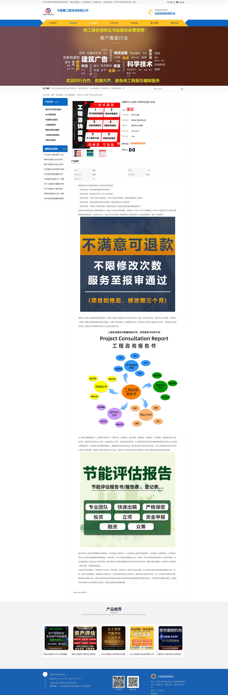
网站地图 (86, 686)
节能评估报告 (50, 140)
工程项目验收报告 (52, 135)
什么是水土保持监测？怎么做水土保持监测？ (55, 155)
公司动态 (134, 23)
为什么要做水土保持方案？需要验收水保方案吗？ (55, 189)
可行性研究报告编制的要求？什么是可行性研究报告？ (55, 198)
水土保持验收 (70, 95)
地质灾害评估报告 (52, 130)
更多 (64, 149)
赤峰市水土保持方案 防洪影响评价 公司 (115, 654)
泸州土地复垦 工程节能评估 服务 (56, 654)
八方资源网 (63, 686)
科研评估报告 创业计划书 (53, 159)
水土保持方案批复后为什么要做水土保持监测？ (146, 654)
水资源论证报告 (51, 120)
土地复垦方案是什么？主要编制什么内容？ (55, 179)
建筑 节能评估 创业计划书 (53, 164)
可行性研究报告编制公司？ (54, 174)
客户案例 (154, 23)
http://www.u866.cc (80, 592)
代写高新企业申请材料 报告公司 (55, 169)
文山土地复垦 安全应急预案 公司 (85, 654)
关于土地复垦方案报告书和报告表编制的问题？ (55, 184)
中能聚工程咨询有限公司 (58, 683)
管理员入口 (79, 686)
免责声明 (70, 686)
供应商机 (73, 23)
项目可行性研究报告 (53, 109)
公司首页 (53, 23)
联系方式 (174, 23)
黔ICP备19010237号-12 (73, 679)
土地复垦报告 (50, 125)
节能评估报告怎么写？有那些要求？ (55, 194)
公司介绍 (114, 23)
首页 (52, 95)
